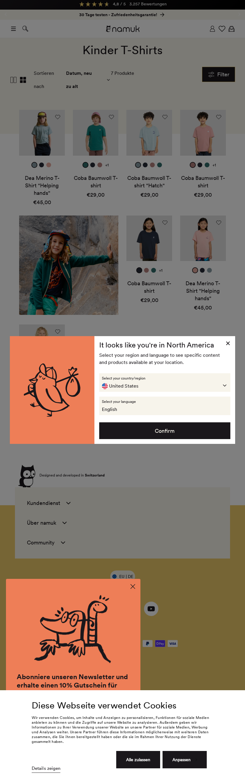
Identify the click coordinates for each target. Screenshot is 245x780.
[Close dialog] (133, 586)
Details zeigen (46, 768)
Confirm (164, 431)
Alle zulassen (138, 759)
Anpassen (181, 759)
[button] (165, 382)
